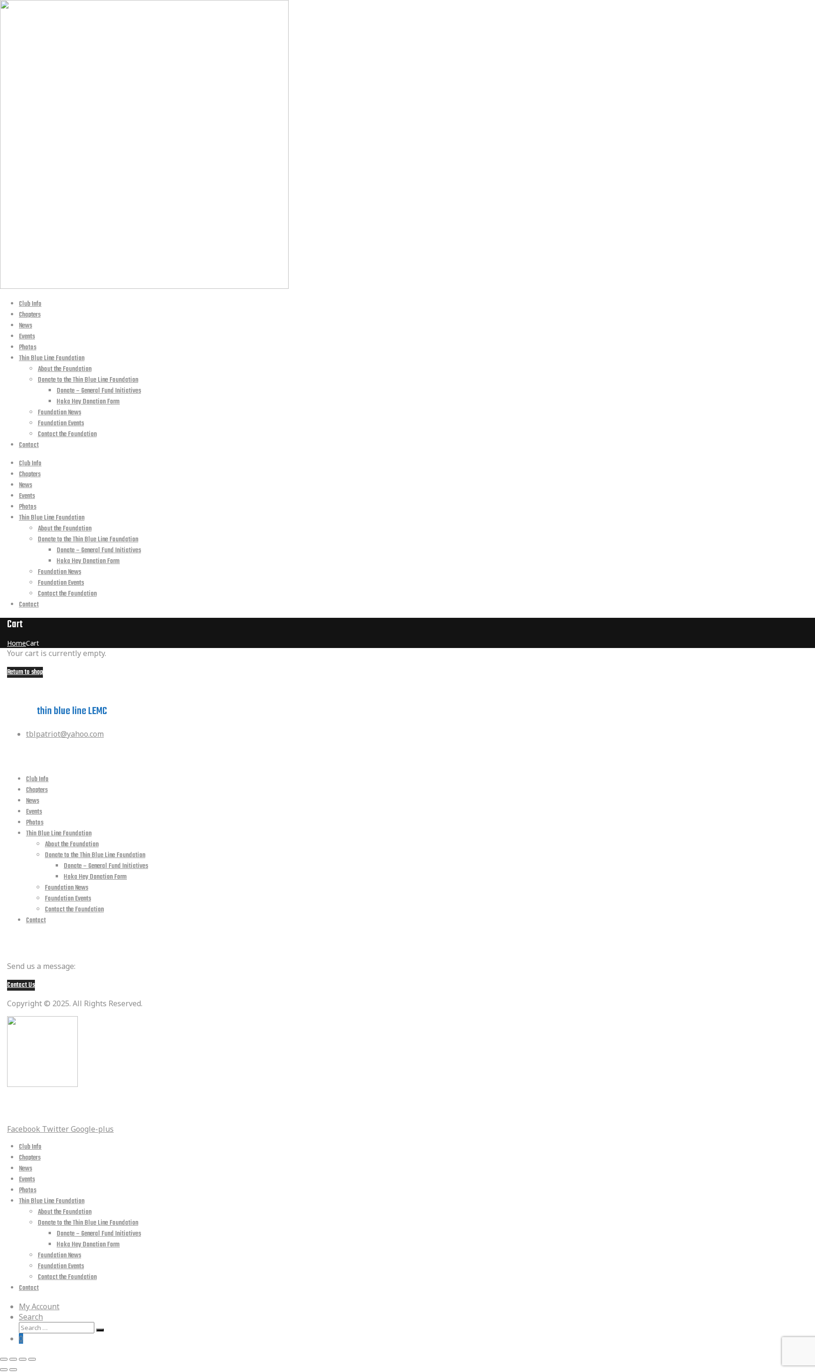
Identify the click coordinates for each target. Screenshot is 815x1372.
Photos (27, 347)
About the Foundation (64, 369)
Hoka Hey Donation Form (88, 401)
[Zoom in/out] (32, 1359)
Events (27, 336)
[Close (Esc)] (4, 1359)
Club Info (30, 304)
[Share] (13, 1359)
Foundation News (59, 412)
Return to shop (25, 672)
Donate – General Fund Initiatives (99, 391)
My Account (39, 1306)
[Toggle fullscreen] (22, 1359)
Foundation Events (61, 423)
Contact (29, 445)
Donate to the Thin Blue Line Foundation (88, 380)
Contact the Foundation (67, 434)
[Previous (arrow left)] (4, 1369)
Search (31, 1317)
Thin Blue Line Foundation (51, 358)
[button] (21, 985)
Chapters (30, 315)
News (25, 325)
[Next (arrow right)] (13, 1369)
